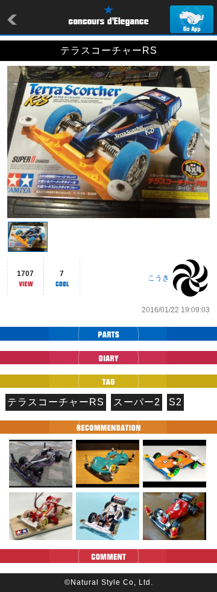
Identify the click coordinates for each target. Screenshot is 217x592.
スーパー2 (136, 402)
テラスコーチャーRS (55, 402)
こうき (158, 278)
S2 (175, 402)
